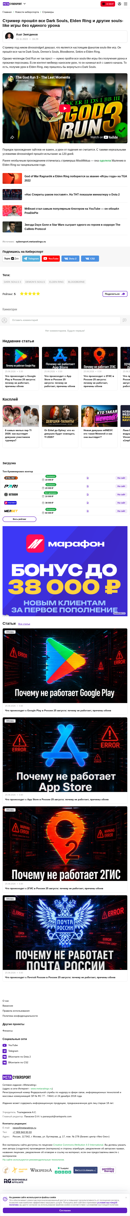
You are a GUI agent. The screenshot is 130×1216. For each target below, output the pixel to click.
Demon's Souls (35, 282)
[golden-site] (19, 1170)
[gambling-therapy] (108, 1170)
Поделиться (112, 294)
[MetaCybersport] (17, 1077)
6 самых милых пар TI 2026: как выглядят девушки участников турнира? (18, 435)
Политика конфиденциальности (20, 1015)
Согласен (65, 1210)
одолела (105, 160)
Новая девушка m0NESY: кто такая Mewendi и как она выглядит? (98, 433)
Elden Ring (56, 282)
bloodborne (76, 282)
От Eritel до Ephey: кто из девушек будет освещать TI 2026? (59, 433)
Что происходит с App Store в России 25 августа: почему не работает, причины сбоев (59, 381)
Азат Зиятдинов (27, 34)
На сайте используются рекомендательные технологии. (34, 1159)
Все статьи (24, 624)
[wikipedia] (41, 1170)
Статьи (9, 623)
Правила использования (16, 1010)
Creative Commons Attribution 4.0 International (78, 1144)
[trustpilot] (63, 1170)
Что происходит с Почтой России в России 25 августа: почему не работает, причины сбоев (60, 977)
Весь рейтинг (19, 519)
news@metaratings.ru (24, 1127)
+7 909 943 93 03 (22, 1132)
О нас (6, 1000)
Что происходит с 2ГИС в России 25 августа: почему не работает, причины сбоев (99, 381)
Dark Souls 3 (12, 282)
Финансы (8, 1030)
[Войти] (119, 4)
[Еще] (125, 4)
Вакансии (8, 1005)
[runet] (6, 1170)
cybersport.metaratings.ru (31, 241)
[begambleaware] (85, 1170)
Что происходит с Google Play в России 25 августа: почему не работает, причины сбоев (20, 381)
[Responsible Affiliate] (16, 1181)
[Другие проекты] (14, 4)
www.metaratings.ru (41, 1088)
